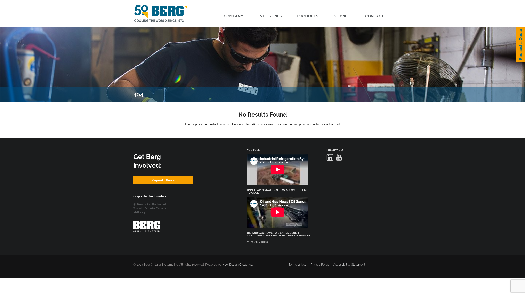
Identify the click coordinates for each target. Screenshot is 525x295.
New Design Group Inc (237, 264)
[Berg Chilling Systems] (146, 222)
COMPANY (233, 16)
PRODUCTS (307, 16)
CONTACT (374, 16)
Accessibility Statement (349, 264)
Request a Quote (520, 44)
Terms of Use (297, 264)
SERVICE (342, 16)
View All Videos (257, 241)
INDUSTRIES (270, 16)
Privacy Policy (319, 264)
